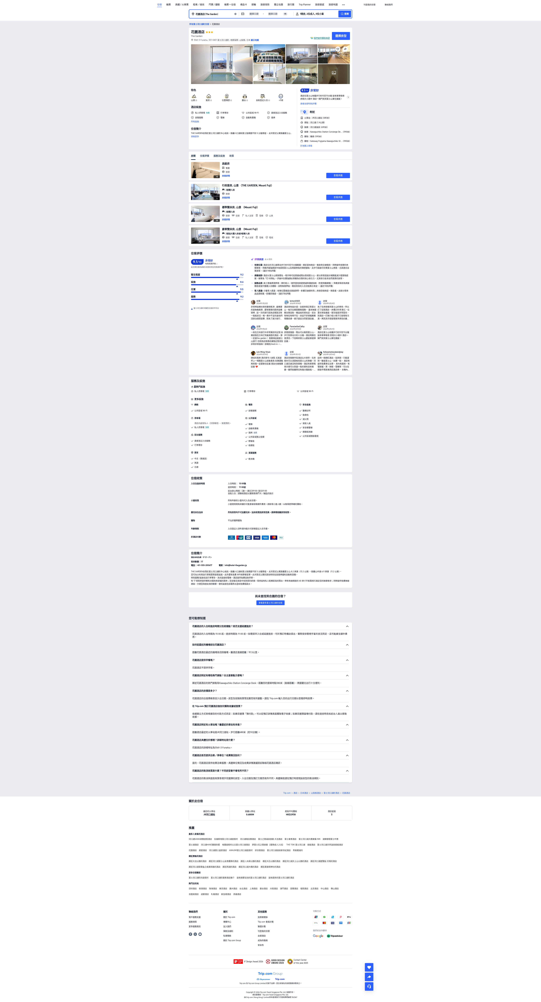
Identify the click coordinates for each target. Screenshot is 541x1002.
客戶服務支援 (195, 917)
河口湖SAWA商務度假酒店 (200, 839)
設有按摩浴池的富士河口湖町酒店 (251, 878)
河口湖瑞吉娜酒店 (248, 839)
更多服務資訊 (195, 926)
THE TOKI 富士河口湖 (295, 845)
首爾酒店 (294, 888)
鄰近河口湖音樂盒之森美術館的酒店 (204, 867)
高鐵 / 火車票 (182, 4)
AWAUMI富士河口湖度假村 (241, 850)
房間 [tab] (193, 156)
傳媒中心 (227, 922)
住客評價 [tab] (204, 156)
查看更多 (195, 136)
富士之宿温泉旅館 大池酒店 (270, 839)
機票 (168, 4)
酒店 (295, 793)
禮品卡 (243, 4)
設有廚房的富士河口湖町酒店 (281, 878)
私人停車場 (199, 391)
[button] (343, 4)
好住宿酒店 (260, 850)
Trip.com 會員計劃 (266, 922)
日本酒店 (304, 793)
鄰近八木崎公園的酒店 (250, 861)
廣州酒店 (233, 888)
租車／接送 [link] (198, 4)
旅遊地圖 (333, 4)
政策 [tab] (231, 156)
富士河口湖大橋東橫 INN (309, 839)
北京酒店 (314, 888)
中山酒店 (325, 888)
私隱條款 (227, 936)
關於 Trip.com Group (232, 940)
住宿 (159, 4)
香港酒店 (203, 888)
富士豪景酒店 (290, 839)
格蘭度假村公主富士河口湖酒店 (236, 845)
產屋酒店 (203, 850)
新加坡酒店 (226, 894)
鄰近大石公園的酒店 (271, 861)
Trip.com (287, 793)
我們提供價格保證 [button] (322, 38)
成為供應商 (263, 940)
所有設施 (195, 121)
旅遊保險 (265, 4)
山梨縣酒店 (316, 793)
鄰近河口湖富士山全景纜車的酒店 (223, 861)
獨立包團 (278, 4)
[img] (222, 64)
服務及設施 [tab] (219, 156)
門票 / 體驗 (214, 4)
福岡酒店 (304, 888)
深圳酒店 (193, 888)
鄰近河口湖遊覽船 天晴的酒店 (324, 861)
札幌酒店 (215, 894)
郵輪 (253, 4)
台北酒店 (243, 888)
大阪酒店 (274, 888)
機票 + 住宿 (230, 4)
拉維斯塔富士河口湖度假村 (226, 839)
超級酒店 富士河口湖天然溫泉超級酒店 (325, 845)
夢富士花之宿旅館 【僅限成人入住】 (268, 845)
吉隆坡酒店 (194, 894)
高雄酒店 (237, 894)
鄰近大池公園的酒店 (198, 861)
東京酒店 (223, 888)
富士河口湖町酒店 (331, 793)
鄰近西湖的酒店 (229, 867)
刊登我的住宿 (264, 931)
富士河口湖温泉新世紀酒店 (279, 850)
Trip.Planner (305, 4)
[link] (369, 4)
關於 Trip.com (229, 917)
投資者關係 (263, 917)
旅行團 (291, 4)
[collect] (369, 967)
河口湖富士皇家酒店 (218, 850)
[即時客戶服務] (369, 986)
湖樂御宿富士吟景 (330, 839)
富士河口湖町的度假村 (199, 878)
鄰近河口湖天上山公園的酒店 (295, 861)
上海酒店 (254, 888)
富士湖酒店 (194, 845)
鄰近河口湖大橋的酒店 (248, 867)
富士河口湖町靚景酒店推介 (222, 878)
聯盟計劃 (262, 926)
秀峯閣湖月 (298, 850)
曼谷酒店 (264, 888)
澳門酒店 (284, 888)
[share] (369, 977)
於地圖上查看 (306, 146)
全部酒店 (262, 936)
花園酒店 (198, 32)
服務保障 (193, 922)
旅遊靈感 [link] (319, 4)
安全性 (261, 945)
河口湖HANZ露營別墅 (210, 845)
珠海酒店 (213, 888)
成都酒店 (205, 894)
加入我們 (227, 926)
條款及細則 (228, 931)
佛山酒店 (335, 888)
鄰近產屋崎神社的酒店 (270, 867)
